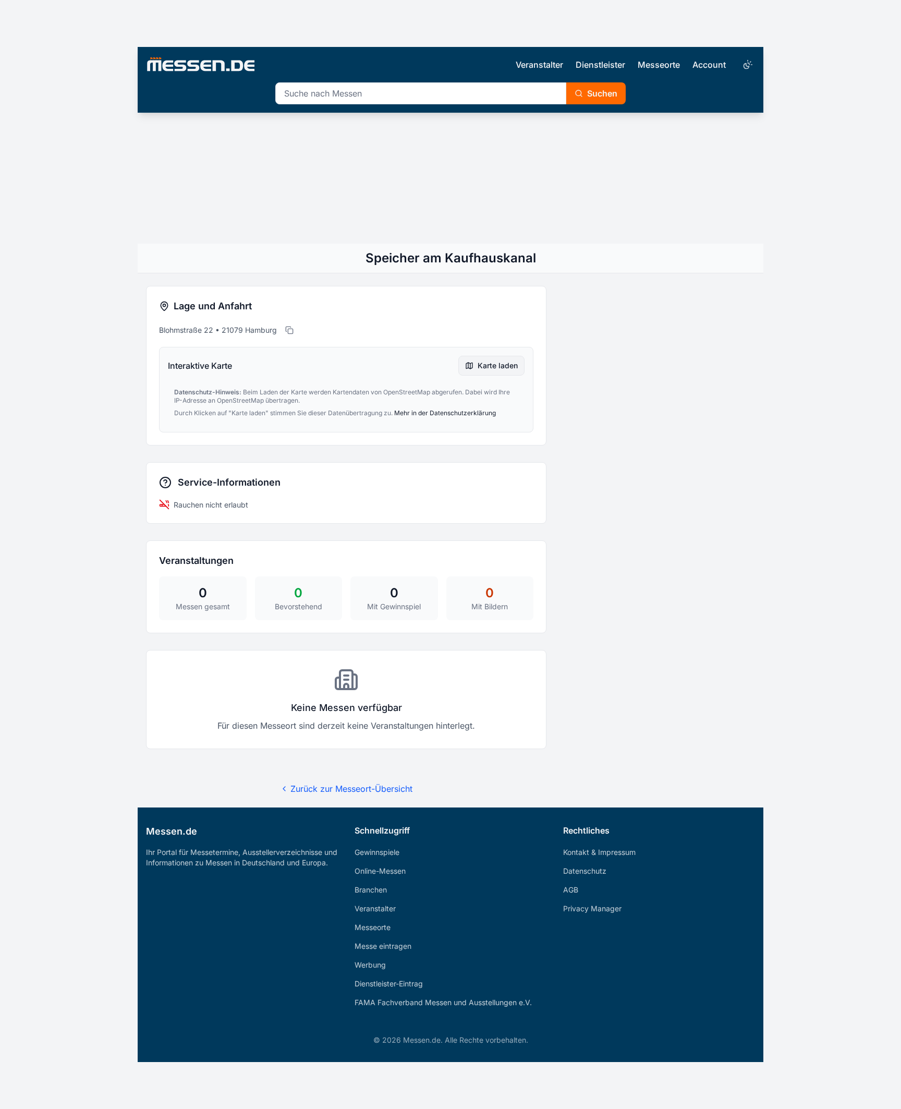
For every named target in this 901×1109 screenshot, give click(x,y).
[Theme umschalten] (746, 64)
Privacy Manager (592, 908)
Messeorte (659, 64)
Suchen (602, 93)
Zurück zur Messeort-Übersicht (351, 788)
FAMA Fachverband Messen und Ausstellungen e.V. (443, 1002)
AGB (570, 889)
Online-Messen (380, 870)
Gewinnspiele (377, 852)
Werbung (370, 964)
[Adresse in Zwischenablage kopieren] (289, 330)
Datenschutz (584, 870)
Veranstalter (539, 64)
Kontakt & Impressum (599, 852)
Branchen (371, 889)
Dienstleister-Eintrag (389, 983)
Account (709, 64)
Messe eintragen (383, 946)
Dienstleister (600, 64)
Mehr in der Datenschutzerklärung (445, 413)
